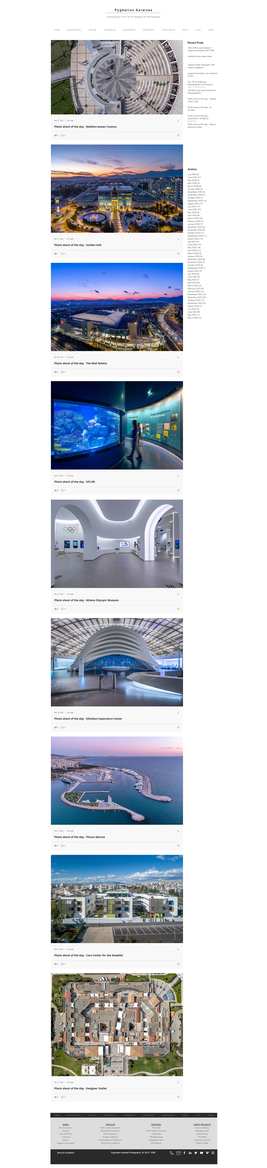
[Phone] (172, 1153)
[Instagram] (213, 1153)
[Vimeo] (207, 1153)
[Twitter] (196, 1153)
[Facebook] (184, 1153)
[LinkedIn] (190, 1153)
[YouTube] (201, 1153)
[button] (74, 30)
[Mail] (179, 1153)
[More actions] (179, 120)
